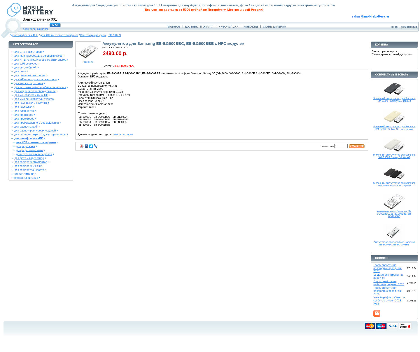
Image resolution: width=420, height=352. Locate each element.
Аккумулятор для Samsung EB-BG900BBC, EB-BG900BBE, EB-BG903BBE (394, 214)
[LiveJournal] (95, 146)
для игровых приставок (28, 83)
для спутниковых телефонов (34, 154)
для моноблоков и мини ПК (31, 95)
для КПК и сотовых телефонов (59, 35)
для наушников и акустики (30, 103)
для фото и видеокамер (29, 158)
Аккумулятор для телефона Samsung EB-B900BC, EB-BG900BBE (394, 243)
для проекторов (24, 118)
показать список (123, 134)
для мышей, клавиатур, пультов (34, 99)
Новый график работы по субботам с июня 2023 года (389, 300)
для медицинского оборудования (35, 91)
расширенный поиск (35, 29)
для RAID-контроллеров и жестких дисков (40, 59)
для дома (20, 71)
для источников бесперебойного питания (40, 87)
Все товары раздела (93, 35)
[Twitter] (91, 146)
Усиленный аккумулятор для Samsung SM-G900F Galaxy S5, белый (394, 156)
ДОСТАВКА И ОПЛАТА (199, 26)
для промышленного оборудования (36, 122)
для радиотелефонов (29, 150)
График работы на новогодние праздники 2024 (387, 291)
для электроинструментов (30, 162)
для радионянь (25, 146)
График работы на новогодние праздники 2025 (387, 268)
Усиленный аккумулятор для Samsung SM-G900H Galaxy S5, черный (394, 184)
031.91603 (114, 35)
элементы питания (26, 177)
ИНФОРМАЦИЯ (228, 26)
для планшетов (24, 110)
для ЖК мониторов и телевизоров (35, 79)
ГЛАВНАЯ (173, 26)
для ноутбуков (23, 107)
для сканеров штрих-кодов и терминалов (39, 134)
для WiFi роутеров (25, 63)
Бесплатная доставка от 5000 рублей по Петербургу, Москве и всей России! (204, 9)
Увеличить (88, 62)
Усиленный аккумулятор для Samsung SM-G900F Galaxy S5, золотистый (394, 127)
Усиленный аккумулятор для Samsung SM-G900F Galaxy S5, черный (394, 99)
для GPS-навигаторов (28, 51)
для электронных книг (28, 166)
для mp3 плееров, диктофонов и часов (38, 55)
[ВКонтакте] (86, 146)
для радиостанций (26, 126)
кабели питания (24, 173)
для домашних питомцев (29, 75)
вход (394, 26)
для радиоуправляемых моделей (35, 130)
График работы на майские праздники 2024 (388, 283)
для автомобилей (25, 67)
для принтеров (23, 114)
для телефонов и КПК (24, 35)
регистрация (409, 26)
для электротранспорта (29, 170)
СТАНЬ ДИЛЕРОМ (274, 26)
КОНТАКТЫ (250, 26)
